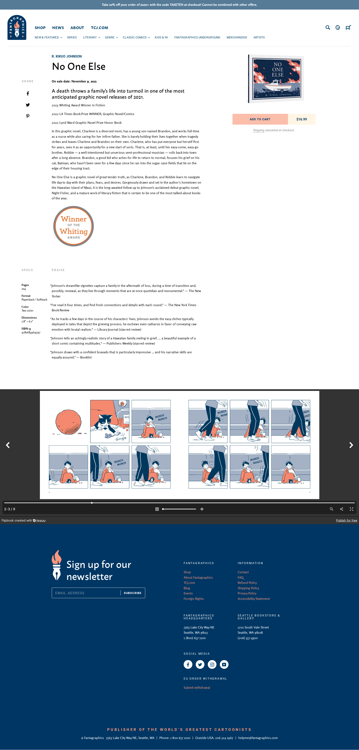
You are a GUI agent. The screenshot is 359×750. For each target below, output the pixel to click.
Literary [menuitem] (90, 37)
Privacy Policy (247, 593)
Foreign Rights (194, 599)
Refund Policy (247, 583)
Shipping (258, 130)
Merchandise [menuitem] (237, 37)
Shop (187, 572)
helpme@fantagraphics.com (258, 738)
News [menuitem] (58, 27)
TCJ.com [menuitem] (99, 27)
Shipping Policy (248, 588)
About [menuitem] (77, 27)
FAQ (240, 577)
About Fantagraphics (198, 577)
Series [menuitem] (72, 37)
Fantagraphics (94, 738)
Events (188, 593)
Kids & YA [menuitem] (161, 37)
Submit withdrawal (197, 687)
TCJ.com (189, 583)
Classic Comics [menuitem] (134, 37)
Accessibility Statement (254, 599)
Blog (187, 588)
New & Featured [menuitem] (47, 37)
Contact (243, 572)
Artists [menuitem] (259, 37)
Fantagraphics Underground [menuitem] (197, 37)
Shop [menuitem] (40, 27)
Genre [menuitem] (109, 37)
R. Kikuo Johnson (67, 56)
